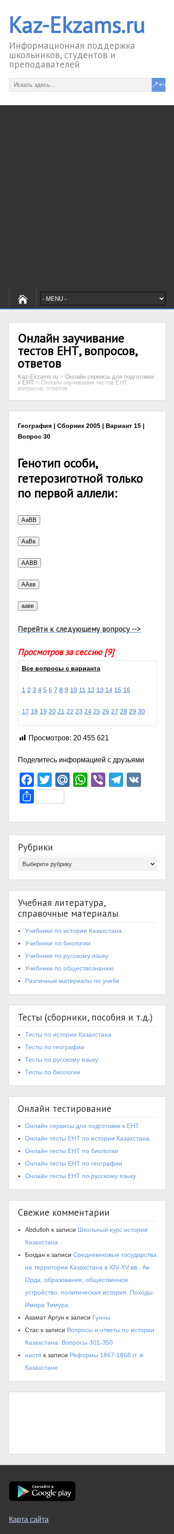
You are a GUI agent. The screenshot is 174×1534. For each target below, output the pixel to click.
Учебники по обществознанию (69, 968)
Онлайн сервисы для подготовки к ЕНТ (82, 1125)
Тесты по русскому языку (61, 1059)
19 (43, 711)
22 (70, 711)
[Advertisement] (87, 197)
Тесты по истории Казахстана (68, 1034)
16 (126, 689)
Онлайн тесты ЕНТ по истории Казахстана (87, 1138)
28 (123, 711)
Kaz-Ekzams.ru (77, 24)
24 (87, 711)
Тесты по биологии (52, 1072)
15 (117, 689)
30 (141, 711)
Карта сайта (29, 1519)
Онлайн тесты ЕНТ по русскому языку (80, 1175)
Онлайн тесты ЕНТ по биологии (71, 1150)
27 (114, 711)
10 (73, 689)
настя (33, 1355)
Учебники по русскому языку (66, 955)
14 (108, 689)
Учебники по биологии (58, 943)
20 (52, 711)
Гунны (101, 1317)
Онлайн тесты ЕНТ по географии (73, 1163)
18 (34, 711)
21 (61, 711)
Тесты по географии (54, 1047)
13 (100, 689)
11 (82, 689)
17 (25, 711)
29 (132, 711)
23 (79, 711)
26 (105, 711)
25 (96, 711)
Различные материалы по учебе (72, 980)
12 (91, 689)
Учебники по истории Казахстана (73, 930)
